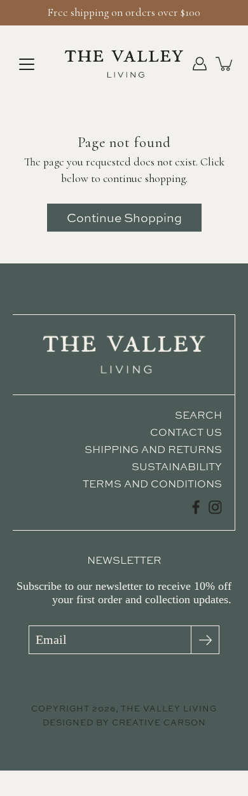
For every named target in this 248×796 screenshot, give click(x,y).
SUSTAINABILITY (177, 466)
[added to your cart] (225, 63)
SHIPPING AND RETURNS (153, 449)
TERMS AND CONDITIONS (152, 484)
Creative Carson (159, 722)
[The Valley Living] (124, 63)
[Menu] (27, 64)
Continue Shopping (124, 217)
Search (198, 415)
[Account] (199, 63)
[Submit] (205, 639)
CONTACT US (186, 432)
